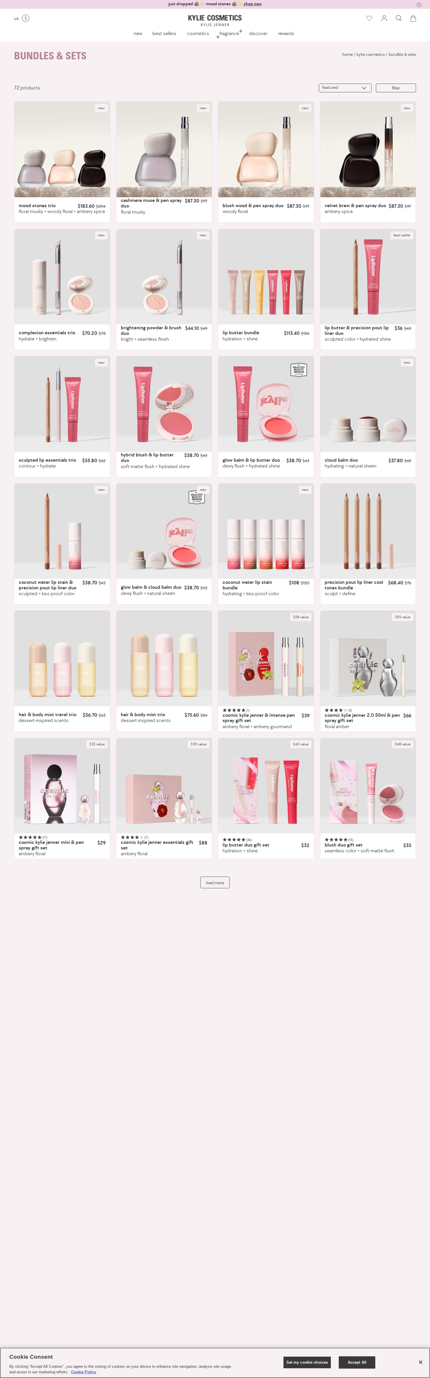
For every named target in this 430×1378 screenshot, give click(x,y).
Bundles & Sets (402, 54)
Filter (396, 88)
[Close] (420, 1362)
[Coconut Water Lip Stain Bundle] (266, 531)
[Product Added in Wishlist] (369, 18)
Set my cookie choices (307, 1362)
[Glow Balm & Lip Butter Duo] (266, 404)
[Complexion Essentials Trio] (62, 277)
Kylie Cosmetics (371, 54)
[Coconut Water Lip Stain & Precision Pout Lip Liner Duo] (62, 531)
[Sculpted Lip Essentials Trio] (62, 404)
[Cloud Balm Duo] (368, 404)
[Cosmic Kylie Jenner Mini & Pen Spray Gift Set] (62, 786)
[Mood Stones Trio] (62, 149)
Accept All (357, 1362)
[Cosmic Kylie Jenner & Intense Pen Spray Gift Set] (266, 658)
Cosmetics (198, 33)
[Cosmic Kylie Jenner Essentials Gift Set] (164, 786)
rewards (286, 33)
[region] (215, 1363)
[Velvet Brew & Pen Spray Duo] (368, 149)
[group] (215, 4)
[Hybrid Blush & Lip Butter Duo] (164, 404)
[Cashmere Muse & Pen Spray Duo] (164, 149)
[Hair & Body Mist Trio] (164, 658)
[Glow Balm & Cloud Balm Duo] (164, 531)
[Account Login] (384, 18)
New (138, 33)
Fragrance (229, 33)
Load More (215, 882)
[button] (399, 18)
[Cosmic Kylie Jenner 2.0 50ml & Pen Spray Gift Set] (368, 658)
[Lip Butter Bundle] (266, 277)
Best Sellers (164, 33)
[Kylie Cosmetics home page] (215, 20)
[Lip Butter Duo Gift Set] (266, 786)
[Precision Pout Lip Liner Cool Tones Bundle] (368, 531)
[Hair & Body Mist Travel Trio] (62, 658)
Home (347, 54)
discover (258, 33)
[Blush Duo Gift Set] (368, 786)
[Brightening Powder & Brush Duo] (164, 277)
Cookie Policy (83, 1372)
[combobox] (345, 88)
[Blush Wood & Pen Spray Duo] (266, 149)
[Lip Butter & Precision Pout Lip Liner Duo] (368, 277)
